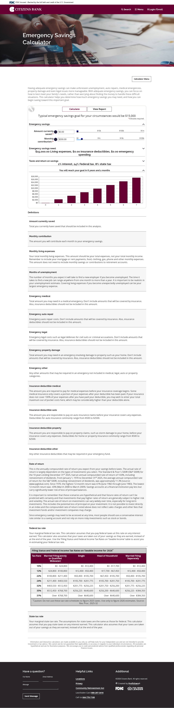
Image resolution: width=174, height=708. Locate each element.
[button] (87, 124)
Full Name (26, 677)
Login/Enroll (156, 9)
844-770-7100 (89, 697)
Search (127, 9)
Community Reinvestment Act (90, 688)
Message (26, 684)
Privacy (79, 683)
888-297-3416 (97, 692)
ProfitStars (133, 683)
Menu (140, 9)
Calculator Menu (141, 79)
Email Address (48, 677)
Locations (80, 679)
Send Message (31, 696)
